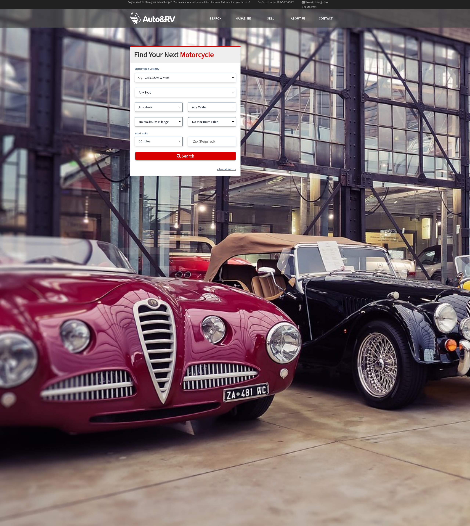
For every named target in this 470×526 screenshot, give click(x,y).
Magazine (243, 18)
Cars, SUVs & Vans (157, 78)
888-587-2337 (285, 2)
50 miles (144, 141)
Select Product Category (147, 68)
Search (216, 18)
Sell (270, 18)
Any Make (145, 107)
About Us (298, 18)
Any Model (199, 107)
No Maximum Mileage (154, 122)
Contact (326, 18)
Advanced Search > (226, 169)
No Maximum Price (205, 122)
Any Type (145, 92)
